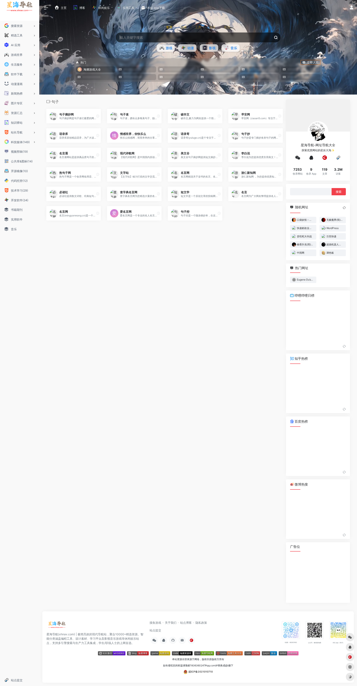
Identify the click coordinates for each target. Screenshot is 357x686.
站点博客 (186, 622)
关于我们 (170, 622)
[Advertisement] (318, 577)
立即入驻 (313, 62)
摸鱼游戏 (155, 622)
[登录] (351, 8)
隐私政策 (201, 622)
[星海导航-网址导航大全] (56, 626)
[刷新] (344, 207)
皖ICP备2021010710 (201, 671)
